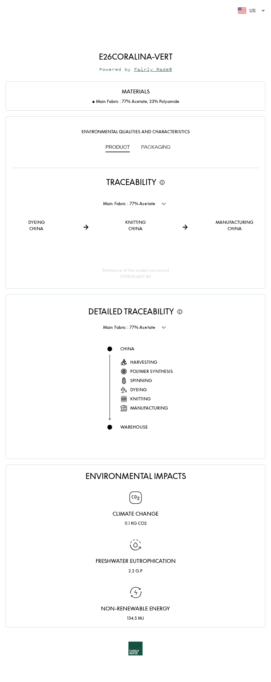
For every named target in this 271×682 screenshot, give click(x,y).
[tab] (118, 147)
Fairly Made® (153, 69)
